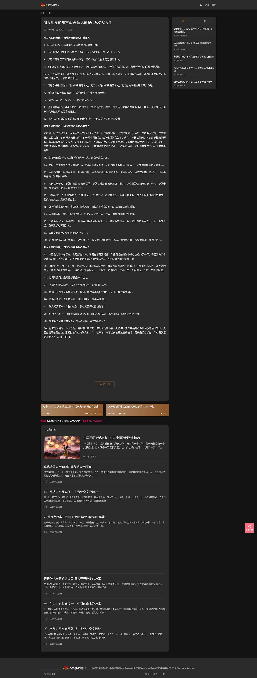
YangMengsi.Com (147, 668)
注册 (214, 4)
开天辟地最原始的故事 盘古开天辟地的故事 (72, 579)
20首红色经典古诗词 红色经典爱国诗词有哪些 (74, 517)
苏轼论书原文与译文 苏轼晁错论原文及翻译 (194, 56)
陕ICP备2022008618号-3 (165, 668)
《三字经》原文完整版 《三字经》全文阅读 (72, 629)
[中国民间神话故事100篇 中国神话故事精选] (62, 447)
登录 (207, 4)
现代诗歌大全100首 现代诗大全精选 (67, 467)
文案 (70, 29)
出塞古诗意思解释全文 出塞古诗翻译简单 (193, 81)
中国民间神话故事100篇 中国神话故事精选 (111, 438)
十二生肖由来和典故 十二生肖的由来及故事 (72, 604)
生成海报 (51, 674)
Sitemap (190, 668)
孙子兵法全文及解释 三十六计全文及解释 (71, 492)
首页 (42, 13)
